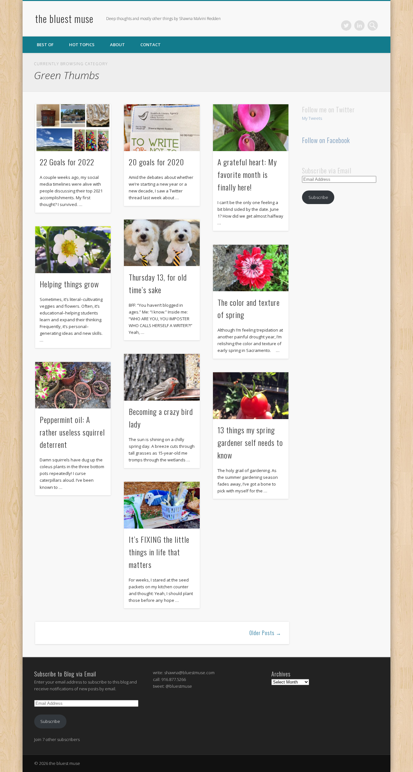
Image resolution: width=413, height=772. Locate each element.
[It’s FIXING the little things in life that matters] (161, 505)
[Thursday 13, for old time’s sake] (161, 243)
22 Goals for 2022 (67, 162)
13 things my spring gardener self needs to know (250, 442)
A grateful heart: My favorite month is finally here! (247, 174)
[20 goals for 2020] (161, 127)
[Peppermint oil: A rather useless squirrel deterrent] (73, 385)
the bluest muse (64, 18)
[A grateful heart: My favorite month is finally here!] (250, 127)
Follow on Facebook (326, 140)
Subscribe (318, 197)
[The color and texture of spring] (250, 268)
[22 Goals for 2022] (73, 127)
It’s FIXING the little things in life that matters (159, 551)
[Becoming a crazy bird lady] (161, 377)
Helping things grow (69, 284)
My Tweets (312, 118)
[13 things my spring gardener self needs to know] (250, 395)
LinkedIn (359, 25)
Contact (150, 44)
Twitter (346, 25)
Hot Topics (82, 44)
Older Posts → (265, 633)
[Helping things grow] (73, 249)
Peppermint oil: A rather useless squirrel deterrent (72, 432)
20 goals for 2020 (156, 162)
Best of (45, 44)
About (117, 44)
